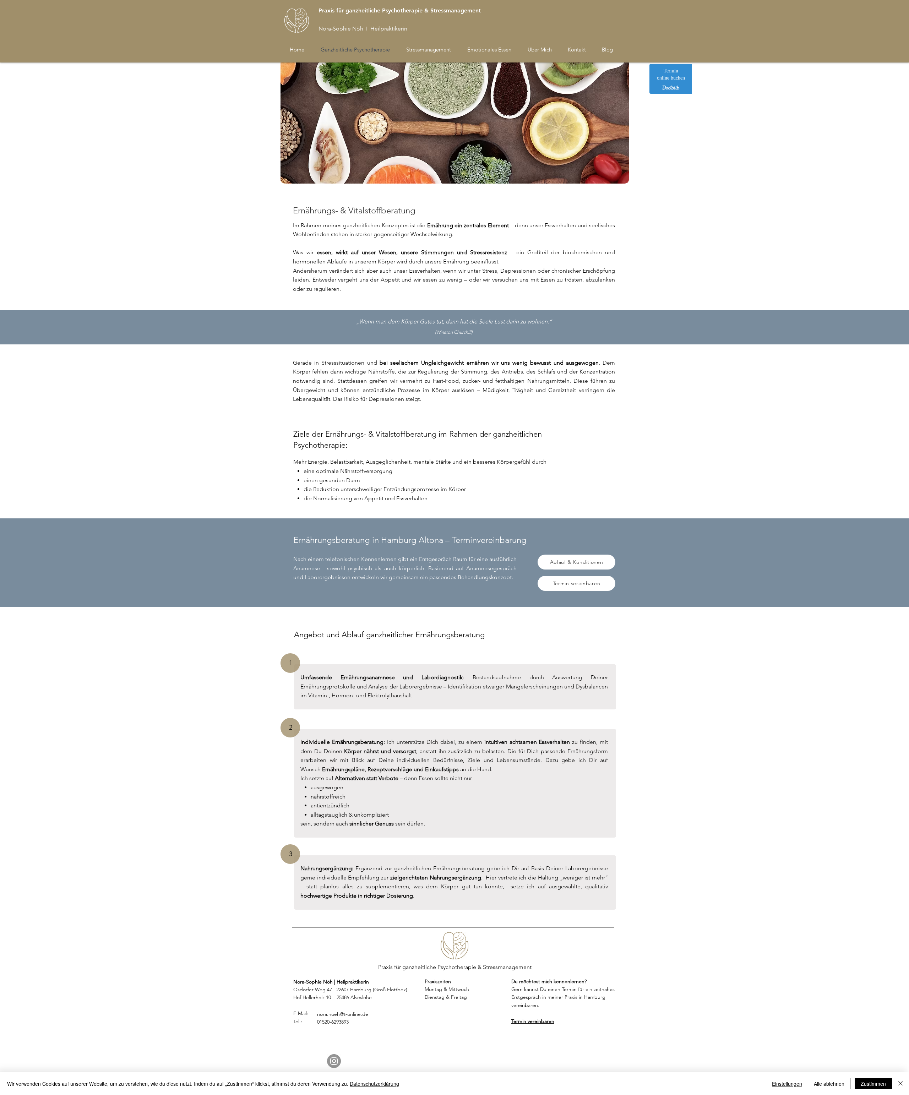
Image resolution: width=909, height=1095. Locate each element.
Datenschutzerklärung (374, 1083)
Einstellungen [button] (787, 1083)
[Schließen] (900, 1083)
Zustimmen (873, 1083)
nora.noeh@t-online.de (342, 1014)
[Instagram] (334, 1061)
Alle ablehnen (829, 1083)
